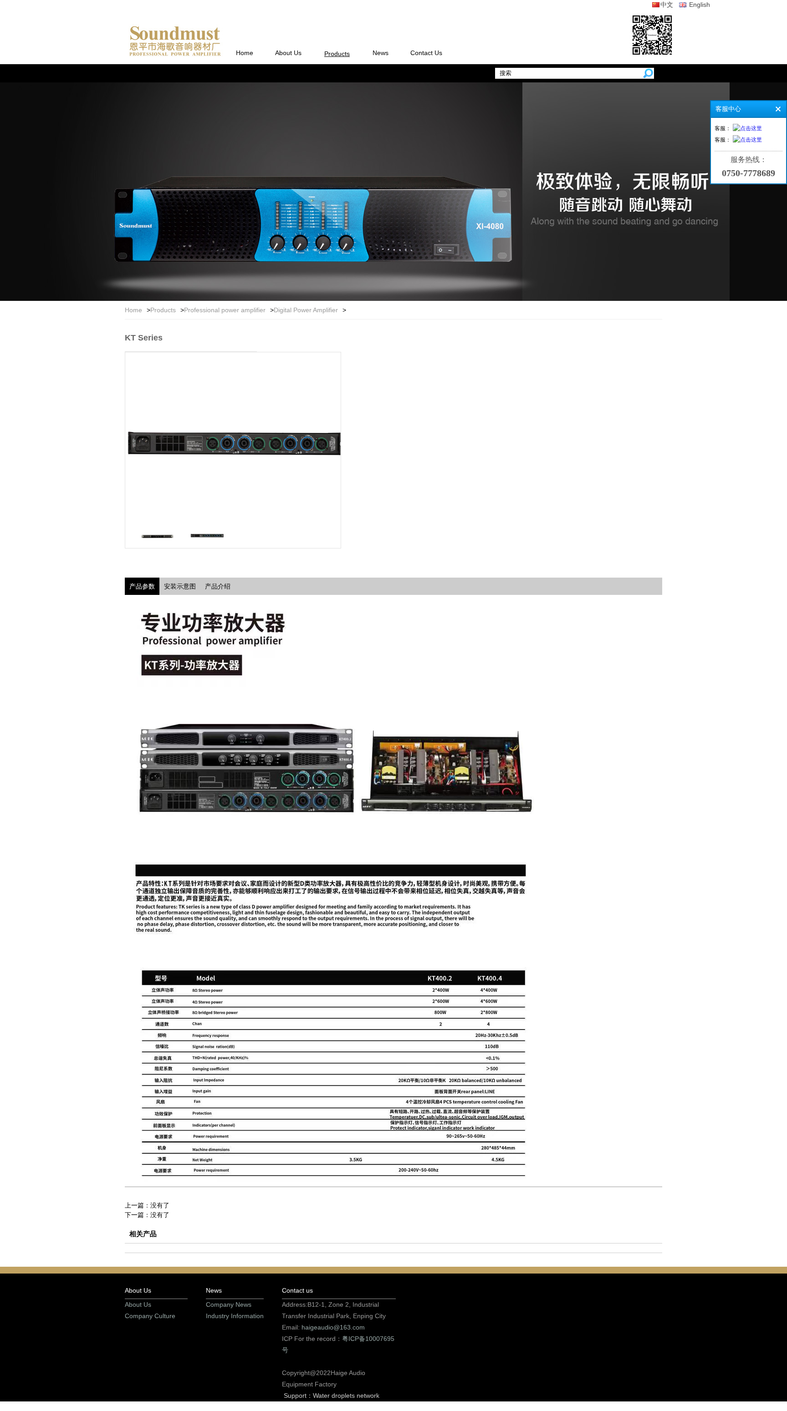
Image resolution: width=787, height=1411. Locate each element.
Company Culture (150, 1316)
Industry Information (235, 1316)
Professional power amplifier (225, 310)
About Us (288, 52)
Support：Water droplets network (331, 1395)
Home (244, 52)
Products (337, 53)
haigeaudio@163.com (333, 1327)
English (698, 4)
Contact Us (426, 52)
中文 (666, 4)
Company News (228, 1304)
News (380, 52)
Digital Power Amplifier (306, 310)
